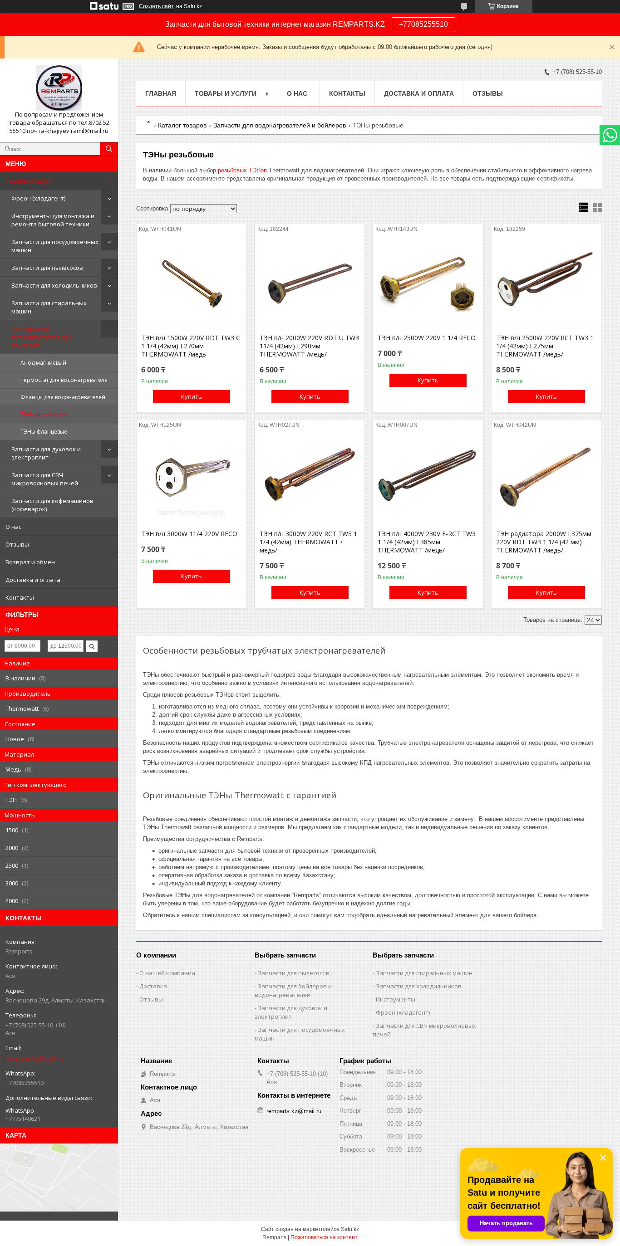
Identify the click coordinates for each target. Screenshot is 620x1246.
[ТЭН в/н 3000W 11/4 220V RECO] (191, 479)
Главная (160, 93)
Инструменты (395, 999)
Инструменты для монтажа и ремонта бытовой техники (52, 220)
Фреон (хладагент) (38, 198)
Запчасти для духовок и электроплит (46, 453)
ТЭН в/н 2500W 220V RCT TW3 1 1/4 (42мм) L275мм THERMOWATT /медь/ (545, 346)
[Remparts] (59, 88)
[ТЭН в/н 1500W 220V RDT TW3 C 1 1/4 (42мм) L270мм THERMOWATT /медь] (191, 283)
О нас (13, 527)
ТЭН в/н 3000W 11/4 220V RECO (189, 534)
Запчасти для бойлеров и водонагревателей (293, 990)
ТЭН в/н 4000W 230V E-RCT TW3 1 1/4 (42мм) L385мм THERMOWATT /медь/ (427, 542)
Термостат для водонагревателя (64, 380)
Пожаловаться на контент (324, 1237)
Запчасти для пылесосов (47, 268)
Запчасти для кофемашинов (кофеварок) (52, 505)
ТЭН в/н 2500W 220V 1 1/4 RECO (427, 338)
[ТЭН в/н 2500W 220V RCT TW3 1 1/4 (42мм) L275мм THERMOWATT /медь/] (546, 283)
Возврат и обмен (30, 562)
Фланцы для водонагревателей (62, 397)
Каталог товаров (182, 125)
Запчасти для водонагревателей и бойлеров (41, 337)
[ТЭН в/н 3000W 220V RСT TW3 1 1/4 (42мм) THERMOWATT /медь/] (310, 479)
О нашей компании (167, 973)
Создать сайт (156, 6)
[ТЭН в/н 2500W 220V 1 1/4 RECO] (428, 283)
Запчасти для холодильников (54, 285)
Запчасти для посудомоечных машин (54, 246)
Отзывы (17, 544)
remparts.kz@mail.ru (34, 1058)
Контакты (19, 597)
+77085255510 (423, 24)
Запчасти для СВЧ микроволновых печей (44, 479)
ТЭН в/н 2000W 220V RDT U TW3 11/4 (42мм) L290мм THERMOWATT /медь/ (309, 346)
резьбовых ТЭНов (242, 170)
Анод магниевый (43, 362)
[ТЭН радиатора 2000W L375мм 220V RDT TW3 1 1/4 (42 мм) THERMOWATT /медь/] (546, 479)
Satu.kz (350, 1229)
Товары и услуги (28, 180)
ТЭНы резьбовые (43, 414)
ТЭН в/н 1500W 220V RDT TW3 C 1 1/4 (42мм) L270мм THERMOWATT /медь (190, 346)
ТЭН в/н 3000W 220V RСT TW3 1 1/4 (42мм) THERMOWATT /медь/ (308, 542)
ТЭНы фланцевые (43, 431)
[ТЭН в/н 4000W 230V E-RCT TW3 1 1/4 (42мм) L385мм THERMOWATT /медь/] (428, 479)
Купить (191, 396)
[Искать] (109, 149)
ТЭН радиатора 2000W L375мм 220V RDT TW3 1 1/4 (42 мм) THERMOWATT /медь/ (543, 542)
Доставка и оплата (32, 580)
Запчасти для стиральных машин (49, 307)
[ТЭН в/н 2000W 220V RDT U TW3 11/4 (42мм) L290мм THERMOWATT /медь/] (310, 283)
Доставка (153, 986)
